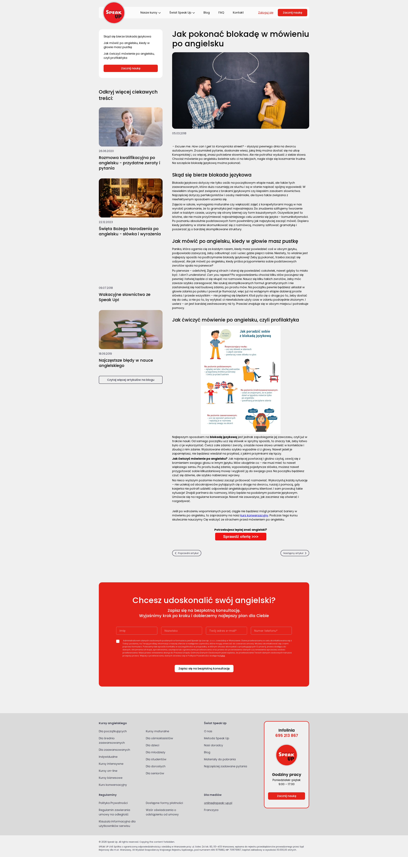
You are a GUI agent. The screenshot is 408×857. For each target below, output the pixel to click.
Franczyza (211, 810)
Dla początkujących (113, 731)
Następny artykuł (293, 553)
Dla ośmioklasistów (159, 738)
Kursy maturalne (157, 731)
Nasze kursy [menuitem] (148, 12)
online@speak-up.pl (218, 803)
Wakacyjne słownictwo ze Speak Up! (124, 297)
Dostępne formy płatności (164, 803)
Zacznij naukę (292, 12)
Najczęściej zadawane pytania (225, 766)
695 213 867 (286, 735)
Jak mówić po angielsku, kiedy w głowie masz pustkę (127, 45)
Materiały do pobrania (220, 759)
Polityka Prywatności (113, 803)
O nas (208, 731)
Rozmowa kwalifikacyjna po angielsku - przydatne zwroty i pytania (129, 163)
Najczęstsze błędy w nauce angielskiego (126, 363)
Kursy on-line (108, 771)
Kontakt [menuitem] (238, 12)
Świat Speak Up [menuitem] (180, 12)
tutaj (222, 655)
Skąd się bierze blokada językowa (127, 36)
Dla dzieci (152, 745)
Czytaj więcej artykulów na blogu (130, 380)
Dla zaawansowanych (114, 750)
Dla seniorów (155, 773)
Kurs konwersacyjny (113, 785)
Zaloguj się (265, 12)
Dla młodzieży (155, 752)
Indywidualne (108, 757)
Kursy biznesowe (110, 778)
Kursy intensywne (111, 764)
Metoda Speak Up (216, 738)
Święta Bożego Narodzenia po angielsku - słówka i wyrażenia (130, 231)
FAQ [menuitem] (221, 12)
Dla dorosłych (155, 766)
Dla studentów (156, 759)
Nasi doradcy (213, 745)
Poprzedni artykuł (188, 553)
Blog (207, 752)
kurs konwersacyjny (254, 515)
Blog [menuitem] (207, 12)
